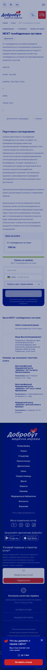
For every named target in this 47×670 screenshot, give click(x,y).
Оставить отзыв (23, 662)
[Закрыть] (41, 640)
